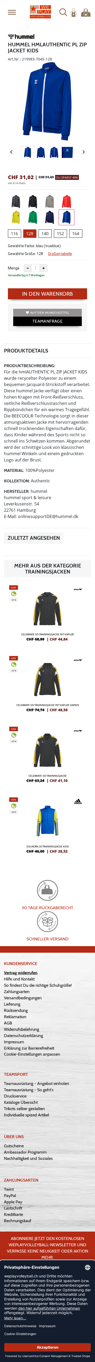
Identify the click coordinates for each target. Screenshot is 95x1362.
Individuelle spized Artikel (26, 1114)
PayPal (10, 1195)
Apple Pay (13, 1201)
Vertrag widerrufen (20, 972)
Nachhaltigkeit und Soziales (28, 1158)
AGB (8, 1023)
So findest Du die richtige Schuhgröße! (38, 985)
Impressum (14, 1041)
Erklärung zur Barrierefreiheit (29, 1048)
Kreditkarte (13, 1214)
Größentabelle (60, 254)
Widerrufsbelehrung (21, 1029)
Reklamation (15, 1016)
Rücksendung (16, 1010)
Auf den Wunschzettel (49, 313)
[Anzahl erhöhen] (44, 268)
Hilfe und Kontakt (19, 979)
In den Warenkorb (47, 294)
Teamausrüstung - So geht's (29, 1089)
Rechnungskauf (17, 1220)
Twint (9, 1189)
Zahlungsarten (17, 991)
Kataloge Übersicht (21, 1102)
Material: (14, 470)
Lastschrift (13, 1208)
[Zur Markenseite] (21, 37)
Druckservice (15, 1096)
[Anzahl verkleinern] (28, 268)
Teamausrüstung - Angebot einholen (36, 1083)
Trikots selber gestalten (24, 1108)
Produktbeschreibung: (29, 365)
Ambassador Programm (25, 1152)
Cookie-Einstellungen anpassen (32, 1054)
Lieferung (12, 1004)
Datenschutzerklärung (23, 1035)
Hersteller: (17, 491)
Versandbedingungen (23, 997)
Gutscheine (14, 1145)
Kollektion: (17, 480)
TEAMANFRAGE (47, 321)
